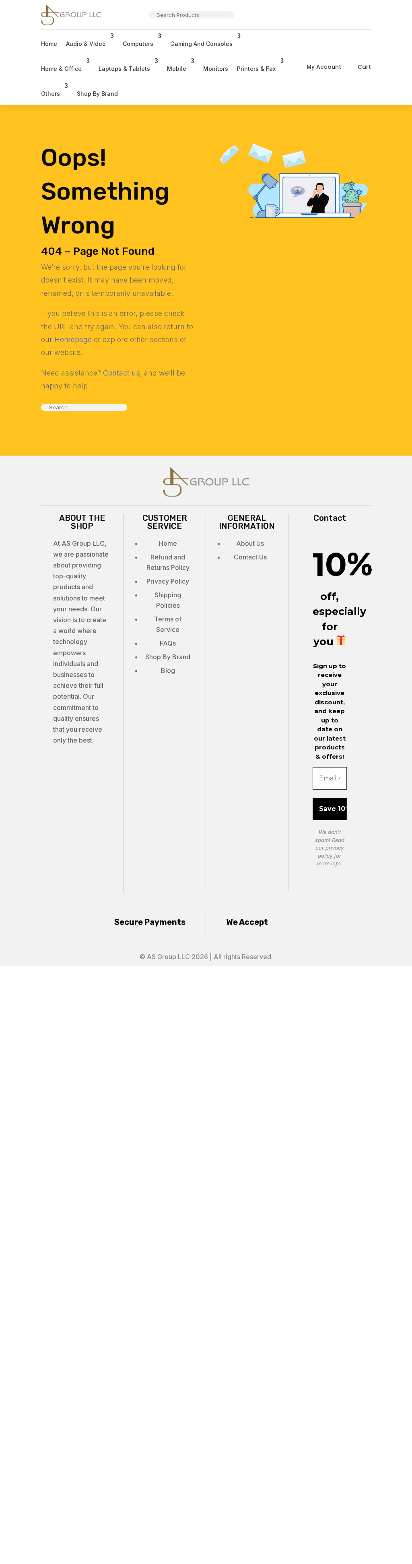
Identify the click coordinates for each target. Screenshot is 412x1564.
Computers (138, 43)
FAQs (168, 643)
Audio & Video (86, 43)
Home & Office (61, 68)
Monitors (215, 68)
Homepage (73, 339)
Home (49, 43)
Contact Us (250, 557)
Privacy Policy (167, 581)
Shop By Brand (97, 93)
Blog (168, 670)
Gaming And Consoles (201, 43)
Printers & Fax (256, 68)
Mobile (176, 68)
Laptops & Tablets (124, 68)
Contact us (121, 373)
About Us (250, 543)
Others (50, 93)
